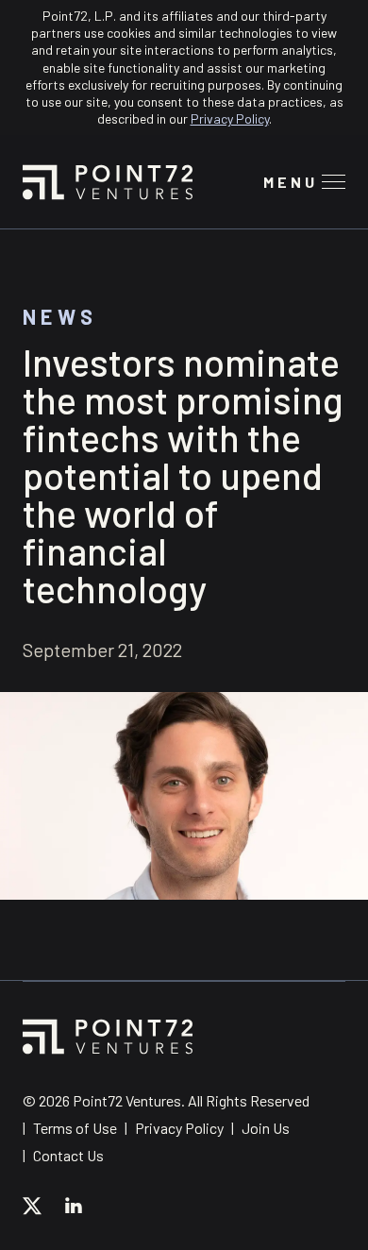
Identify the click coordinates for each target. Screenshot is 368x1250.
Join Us (266, 1128)
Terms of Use (75, 1128)
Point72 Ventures (107, 182)
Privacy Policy (230, 118)
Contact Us (68, 1155)
